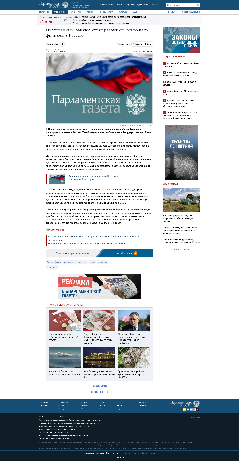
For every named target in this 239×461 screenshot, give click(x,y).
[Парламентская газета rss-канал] (184, 409)
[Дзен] (148, 44)
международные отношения (75, 262)
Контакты (143, 403)
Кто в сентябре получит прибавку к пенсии (87, 20)
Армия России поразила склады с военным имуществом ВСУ (180, 74)
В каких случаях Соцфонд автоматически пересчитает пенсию (96, 23)
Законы (119, 5)
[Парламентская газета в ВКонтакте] (188, 409)
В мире (89, 12)
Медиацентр (86, 409)
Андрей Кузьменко (58, 51)
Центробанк (52, 267)
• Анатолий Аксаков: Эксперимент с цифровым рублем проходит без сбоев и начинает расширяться (94, 238)
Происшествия (106, 12)
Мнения (102, 406)
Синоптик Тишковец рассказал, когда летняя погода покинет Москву (181, 241)
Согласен (119, 457)
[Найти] (198, 5)
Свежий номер (107, 5)
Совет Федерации (191, 12)
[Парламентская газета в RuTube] (197, 409)
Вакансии (143, 409)
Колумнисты (121, 409)
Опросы (102, 403)
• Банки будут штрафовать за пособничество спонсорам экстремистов (86, 243)
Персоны (85, 406)
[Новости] (137, 44)
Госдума (172, 12)
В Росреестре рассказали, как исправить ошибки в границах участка (178, 218)
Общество (76, 12)
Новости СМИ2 (99, 385)
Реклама (142, 406)
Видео (84, 403)
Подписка (129, 5)
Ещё (135, 12)
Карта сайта (195, 418)
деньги (92, 262)
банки (58, 262)
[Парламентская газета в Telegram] (191, 409)
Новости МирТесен (99, 392)
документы (102, 262)
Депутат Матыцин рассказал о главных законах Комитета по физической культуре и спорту (180, 115)
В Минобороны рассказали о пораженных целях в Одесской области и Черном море (179, 103)
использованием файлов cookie (140, 453)
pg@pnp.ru (67, 438)
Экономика (59, 12)
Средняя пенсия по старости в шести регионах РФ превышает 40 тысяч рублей (103, 17)
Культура (123, 12)
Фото (118, 403)
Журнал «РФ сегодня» (146, 5)
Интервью (103, 409)
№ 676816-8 (148, 51)
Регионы (119, 406)
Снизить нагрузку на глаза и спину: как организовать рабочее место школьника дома (180, 230)
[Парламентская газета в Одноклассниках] (194, 409)
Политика (44, 12)
